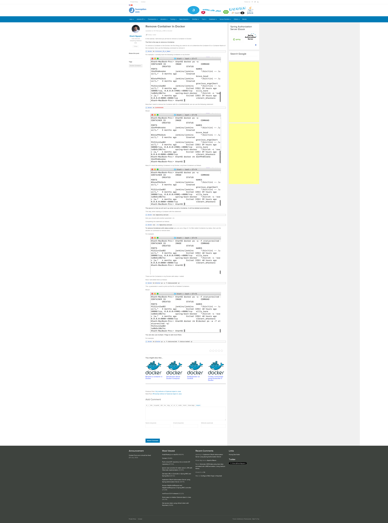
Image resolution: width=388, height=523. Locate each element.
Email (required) (178, 423)
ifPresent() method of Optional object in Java (167, 394)
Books (244, 19)
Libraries (163, 19)
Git (204, 472)
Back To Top (255, 519)
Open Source (183, 19)
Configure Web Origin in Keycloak (211, 476)
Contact (143, 2)
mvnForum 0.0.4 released (170, 493)
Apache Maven (211, 460)
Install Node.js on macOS (170, 454)
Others (236, 19)
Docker (169, 31)
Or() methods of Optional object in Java (168, 391)
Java (130, 19)
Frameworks (152, 19)
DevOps (195, 19)
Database (212, 19)
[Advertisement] (244, 92)
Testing (172, 19)
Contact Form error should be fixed (140, 455)
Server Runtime (225, 19)
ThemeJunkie (247, 519)
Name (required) (151, 423)
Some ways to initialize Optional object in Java (176, 497)
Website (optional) (207, 423)
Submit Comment (152, 440)
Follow (136, 46)
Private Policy (134, 2)
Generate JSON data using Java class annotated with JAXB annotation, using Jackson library (210, 466)
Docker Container (135, 65)
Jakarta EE (140, 19)
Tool (203, 19)
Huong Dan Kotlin (234, 454)
